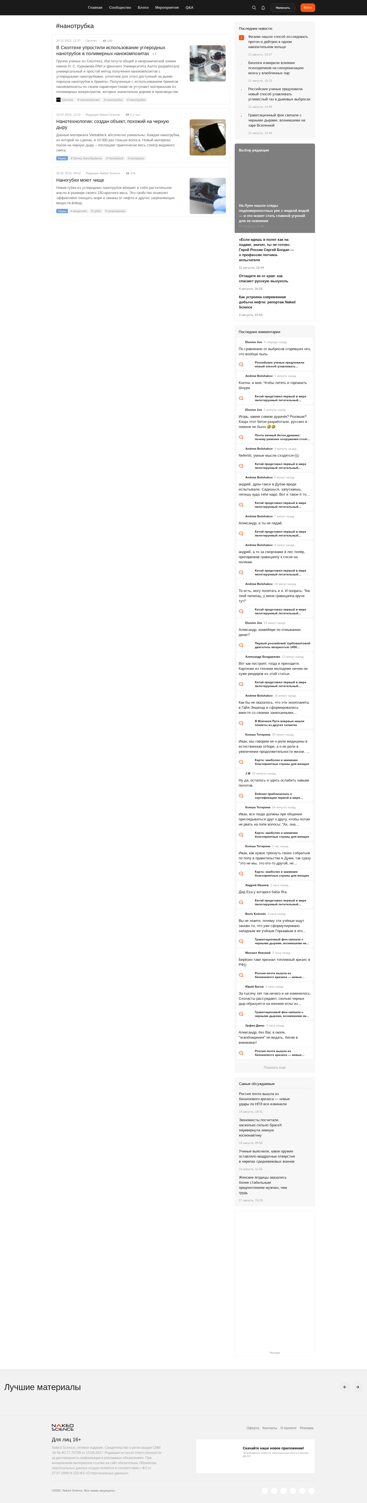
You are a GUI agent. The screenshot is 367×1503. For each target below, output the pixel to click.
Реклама (306, 1428)
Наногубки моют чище (80, 180)
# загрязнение (115, 211)
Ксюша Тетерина (257, 734)
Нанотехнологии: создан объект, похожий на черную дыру (112, 124)
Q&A (189, 8)
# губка (96, 211)
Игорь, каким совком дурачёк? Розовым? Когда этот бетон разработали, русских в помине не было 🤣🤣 (273, 422)
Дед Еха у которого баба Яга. (263, 892)
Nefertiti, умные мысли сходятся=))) (269, 455)
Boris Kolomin (255, 913)
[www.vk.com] (274, 1490)
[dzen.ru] (292, 1490)
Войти (308, 7)
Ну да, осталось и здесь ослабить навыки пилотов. (274, 782)
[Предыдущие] (345, 1387)
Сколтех (91, 40)
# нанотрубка (113, 99)
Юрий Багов (254, 986)
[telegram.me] (302, 1490)
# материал (136, 158)
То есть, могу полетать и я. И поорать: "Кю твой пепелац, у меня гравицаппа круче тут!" (274, 596)
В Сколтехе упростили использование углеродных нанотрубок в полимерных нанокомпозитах (110, 50)
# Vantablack (114, 158)
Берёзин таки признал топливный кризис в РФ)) (274, 962)
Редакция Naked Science (103, 114)
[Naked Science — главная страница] (69, 7)
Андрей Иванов (257, 885)
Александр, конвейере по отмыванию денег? (270, 632)
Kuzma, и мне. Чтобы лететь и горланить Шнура (273, 385)
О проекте (288, 1428)
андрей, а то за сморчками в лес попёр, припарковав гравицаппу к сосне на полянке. (272, 557)
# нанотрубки (136, 99)
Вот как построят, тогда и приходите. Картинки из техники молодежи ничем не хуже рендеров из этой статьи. (273, 669)
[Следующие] (358, 1387)
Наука (62, 158)
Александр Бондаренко (262, 656)
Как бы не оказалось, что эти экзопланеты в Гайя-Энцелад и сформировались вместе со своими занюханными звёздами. (274, 707)
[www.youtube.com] (283, 1490)
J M (247, 773)
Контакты (270, 1428)
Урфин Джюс (254, 1025)
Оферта (253, 1428)
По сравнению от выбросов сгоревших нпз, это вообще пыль (275, 351)
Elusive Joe (253, 342)
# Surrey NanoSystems (86, 158)
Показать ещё (275, 1067)
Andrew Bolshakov (259, 376)
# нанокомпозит (89, 99)
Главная (95, 8)
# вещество (79, 211)
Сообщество (120, 8)
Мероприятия (167, 8)
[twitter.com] (264, 1490)
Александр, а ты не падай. (261, 523)
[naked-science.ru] (311, 1490)
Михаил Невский (258, 952)
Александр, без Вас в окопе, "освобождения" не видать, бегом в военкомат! (268, 1037)
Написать (283, 7)
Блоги (143, 8)
